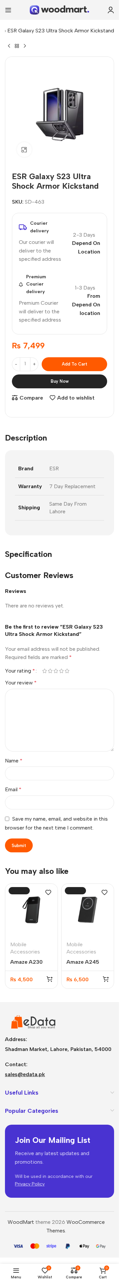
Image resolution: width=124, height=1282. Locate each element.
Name (13, 761)
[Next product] (25, 46)
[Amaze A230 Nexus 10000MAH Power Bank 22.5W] (31, 910)
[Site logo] (59, 9)
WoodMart (21, 1222)
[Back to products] (17, 46)
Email (13, 789)
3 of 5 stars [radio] (56, 671)
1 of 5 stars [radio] (44, 671)
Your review (21, 683)
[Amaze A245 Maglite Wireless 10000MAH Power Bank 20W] (88, 910)
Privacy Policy (30, 1184)
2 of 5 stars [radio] (50, 671)
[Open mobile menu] (8, 10)
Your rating (20, 671)
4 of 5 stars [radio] (61, 671)
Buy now (60, 381)
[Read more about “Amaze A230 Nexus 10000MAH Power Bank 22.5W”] (50, 979)
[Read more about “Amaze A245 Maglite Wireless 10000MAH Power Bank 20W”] (106, 979)
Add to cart (74, 364)
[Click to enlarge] (24, 149)
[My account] (110, 10)
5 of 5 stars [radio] (67, 671)
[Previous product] (9, 46)
